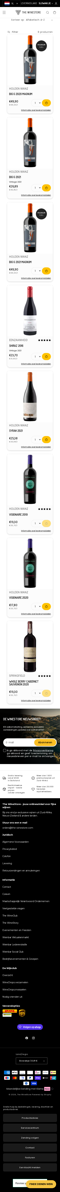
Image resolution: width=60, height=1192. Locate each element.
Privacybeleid (9, 849)
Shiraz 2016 (16, 345)
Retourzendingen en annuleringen (21, 870)
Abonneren (45, 742)
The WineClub (10, 915)
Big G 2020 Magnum (20, 93)
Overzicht (7, 975)
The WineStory (10, 922)
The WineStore (24, 1094)
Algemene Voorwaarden (15, 841)
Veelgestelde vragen (13, 908)
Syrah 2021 (16, 430)
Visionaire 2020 (18, 597)
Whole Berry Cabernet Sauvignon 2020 (24, 683)
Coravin (6, 894)
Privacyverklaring (43, 750)
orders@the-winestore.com (17, 827)
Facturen (30, 1157)
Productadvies (30, 1117)
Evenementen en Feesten (16, 930)
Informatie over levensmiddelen (36, 110)
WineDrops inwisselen (14, 989)
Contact (6, 886)
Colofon (6, 856)
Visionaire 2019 (18, 514)
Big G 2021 (15, 177)
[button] (4, 12)
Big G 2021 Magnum (20, 262)
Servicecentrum (30, 1127)
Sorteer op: (18, 19)
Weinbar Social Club (13, 951)
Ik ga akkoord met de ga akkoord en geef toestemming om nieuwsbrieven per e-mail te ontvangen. (31, 753)
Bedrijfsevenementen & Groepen (20, 958)
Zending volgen (30, 1137)
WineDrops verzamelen (15, 982)
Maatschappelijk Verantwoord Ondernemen (25, 901)
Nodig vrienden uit (12, 996)
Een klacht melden (30, 1167)
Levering (7, 863)
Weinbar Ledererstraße (14, 944)
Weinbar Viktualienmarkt (15, 937)
